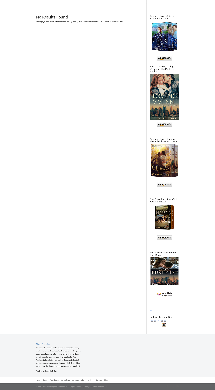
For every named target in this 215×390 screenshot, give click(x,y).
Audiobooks (54, 380)
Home (103, 4)
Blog (173, 4)
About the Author (150, 4)
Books (111, 4)
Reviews (135, 4)
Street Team (124, 4)
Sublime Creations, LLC (98, 387)
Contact (164, 4)
